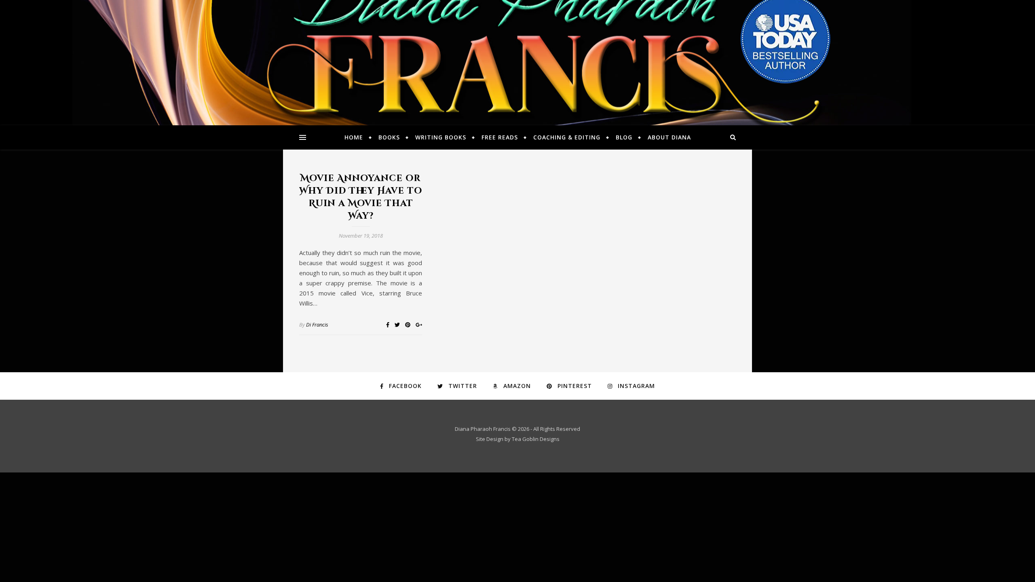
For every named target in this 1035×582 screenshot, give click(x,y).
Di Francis (317, 324)
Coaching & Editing (566, 137)
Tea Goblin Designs (536, 439)
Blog (624, 137)
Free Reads (500, 137)
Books (389, 137)
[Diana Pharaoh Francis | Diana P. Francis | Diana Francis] (517, 62)
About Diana (669, 137)
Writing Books (440, 137)
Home (353, 137)
